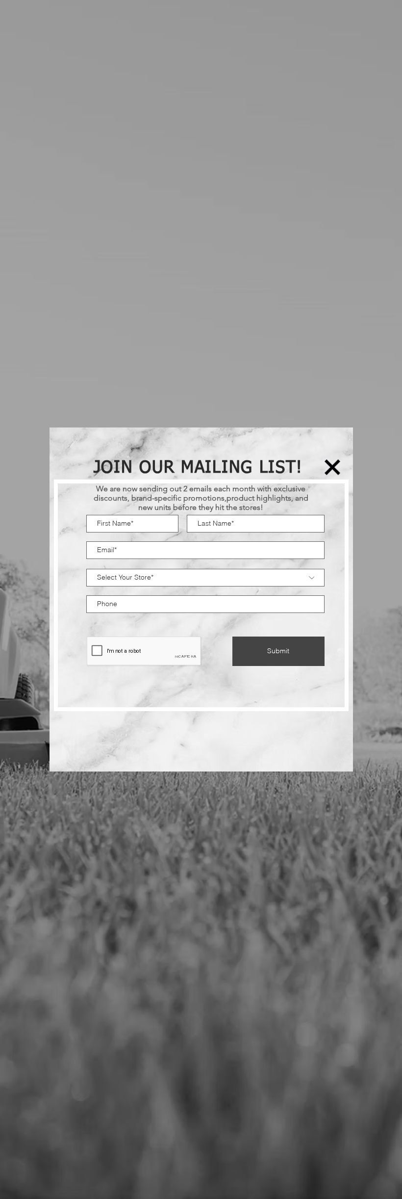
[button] (332, 467)
